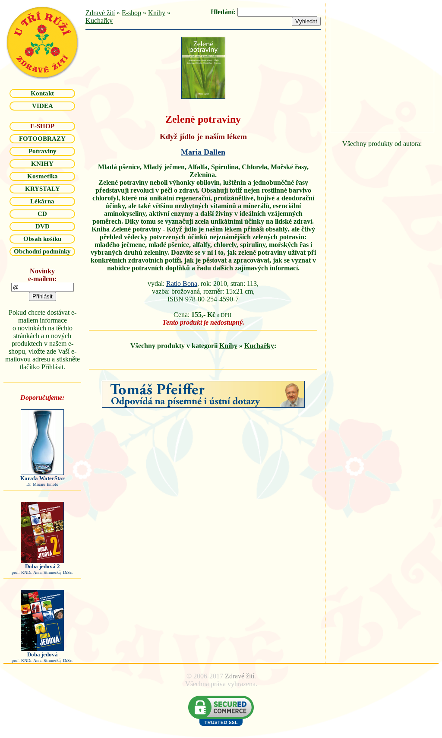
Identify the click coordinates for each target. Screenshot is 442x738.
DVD (42, 226)
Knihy (156, 12)
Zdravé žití (100, 12)
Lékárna (42, 201)
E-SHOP (42, 126)
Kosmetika (42, 176)
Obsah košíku (42, 238)
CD (42, 213)
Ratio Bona (181, 283)
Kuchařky (99, 20)
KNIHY (42, 163)
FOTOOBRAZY (42, 138)
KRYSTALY (42, 188)
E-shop (131, 12)
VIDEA (42, 105)
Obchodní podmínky (42, 251)
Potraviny (42, 151)
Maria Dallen (203, 152)
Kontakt (42, 93)
